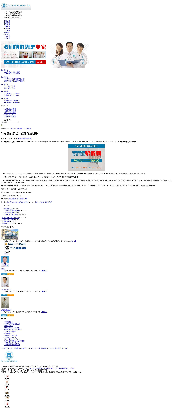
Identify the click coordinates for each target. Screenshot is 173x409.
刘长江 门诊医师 (6, 289)
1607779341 (28, 368)
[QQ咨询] (7, 390)
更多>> (6, 254)
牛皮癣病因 (8, 93)
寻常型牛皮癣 (8, 79)
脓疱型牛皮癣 (8, 81)
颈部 (9, 86)
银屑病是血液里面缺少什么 (10, 218)
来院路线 (7, 36)
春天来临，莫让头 (10, 115)
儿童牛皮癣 (8, 72)
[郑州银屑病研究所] (9, 363)
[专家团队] (7, 401)
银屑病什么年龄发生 (8, 223)
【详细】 (73, 241)
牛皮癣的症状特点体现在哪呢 (17, 199)
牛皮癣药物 (8, 100)
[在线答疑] (7, 379)
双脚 (13, 88)
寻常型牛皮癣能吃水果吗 (12, 345)
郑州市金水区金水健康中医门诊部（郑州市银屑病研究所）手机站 (53, 368)
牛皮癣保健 (4, 98)
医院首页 (7, 21)
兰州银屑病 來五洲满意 (11, 214)
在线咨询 (7, 38)
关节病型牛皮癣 (19, 79)
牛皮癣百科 (4, 91)
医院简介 (7, 23)
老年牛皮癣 (8, 74)
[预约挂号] (20, 245)
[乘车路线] (7, 396)
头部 (5, 86)
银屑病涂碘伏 (8, 209)
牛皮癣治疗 (16, 95)
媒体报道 (7, 26)
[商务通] (7, 385)
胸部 (5, 88)
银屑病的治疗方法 (10, 337)
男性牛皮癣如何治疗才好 (12, 339)
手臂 (13, 86)
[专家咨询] (10, 275)
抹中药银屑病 (8, 212)
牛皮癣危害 (8, 95)
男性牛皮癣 (16, 72)
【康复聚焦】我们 (10, 111)
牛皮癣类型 (4, 77)
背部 (9, 88)
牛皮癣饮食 (8, 102)
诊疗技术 (7, 30)
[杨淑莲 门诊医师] (5, 307)
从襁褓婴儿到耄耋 (10, 109)
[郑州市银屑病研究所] (9, 240)
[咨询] (86, 171)
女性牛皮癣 (16, 74)
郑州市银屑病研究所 (24, 138)
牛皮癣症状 (16, 93)
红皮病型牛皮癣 (19, 81)
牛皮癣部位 (4, 84)
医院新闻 (7, 25)
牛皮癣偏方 (16, 100)
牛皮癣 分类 (6, 221)
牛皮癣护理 (16, 102)
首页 (12, 128)
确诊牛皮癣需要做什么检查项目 (14, 341)
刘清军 (3, 269)
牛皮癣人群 (4, 70)
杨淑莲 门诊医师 (6, 310)
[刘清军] (5, 266)
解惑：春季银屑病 (10, 113)
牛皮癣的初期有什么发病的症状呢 (17, 202)
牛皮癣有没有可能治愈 (11, 343)
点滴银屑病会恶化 (8, 220)
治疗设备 (7, 34)
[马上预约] (4, 275)
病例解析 (7, 32)
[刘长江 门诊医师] (5, 286)
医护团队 (7, 28)
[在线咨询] (9, 245)
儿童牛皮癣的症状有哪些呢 (43, 202)
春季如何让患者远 (10, 116)
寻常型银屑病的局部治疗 (12, 210)
